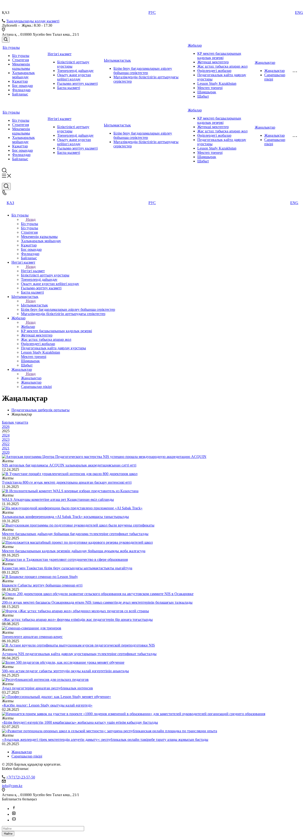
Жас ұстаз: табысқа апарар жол (222, 66)
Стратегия (20, 60)
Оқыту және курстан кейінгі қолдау (74, 77)
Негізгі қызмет (59, 54)
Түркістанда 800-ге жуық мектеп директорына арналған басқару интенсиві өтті (67, 482)
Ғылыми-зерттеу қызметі (77, 83)
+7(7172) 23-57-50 (20, 777)
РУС (152, 12)
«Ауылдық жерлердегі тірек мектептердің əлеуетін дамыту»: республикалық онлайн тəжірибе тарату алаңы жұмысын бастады (105, 740)
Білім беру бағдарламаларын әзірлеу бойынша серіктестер (142, 70)
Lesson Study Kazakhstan (216, 83)
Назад (31, 219)
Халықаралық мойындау (23, 75)
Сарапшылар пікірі (26, 756)
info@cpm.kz (12, 786)
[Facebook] (13, 809)
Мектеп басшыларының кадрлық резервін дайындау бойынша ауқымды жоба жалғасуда (73, 551)
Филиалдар (21, 90)
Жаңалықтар (265, 62)
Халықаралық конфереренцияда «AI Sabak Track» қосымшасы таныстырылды (65, 517)
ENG (299, 12)
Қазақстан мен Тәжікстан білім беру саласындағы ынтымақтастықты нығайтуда (67, 568)
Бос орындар (22, 86)
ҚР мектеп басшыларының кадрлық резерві (219, 55)
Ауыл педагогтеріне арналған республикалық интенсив (47, 688)
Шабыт (203, 96)
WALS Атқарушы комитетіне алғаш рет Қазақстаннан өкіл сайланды (58, 499)
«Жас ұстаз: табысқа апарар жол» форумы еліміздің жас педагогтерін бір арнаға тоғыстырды (77, 619)
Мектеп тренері (210, 88)
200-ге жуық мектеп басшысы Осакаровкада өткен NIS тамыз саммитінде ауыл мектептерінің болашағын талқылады (97, 602)
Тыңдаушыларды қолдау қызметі (32, 21)
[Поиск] (6, 40)
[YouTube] (13, 820)
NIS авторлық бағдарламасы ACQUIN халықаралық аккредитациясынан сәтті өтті (69, 465)
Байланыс (20, 94)
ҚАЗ (10, 203)
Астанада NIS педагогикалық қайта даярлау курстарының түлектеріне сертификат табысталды (79, 654)
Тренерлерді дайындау (75, 71)
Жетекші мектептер (213, 62)
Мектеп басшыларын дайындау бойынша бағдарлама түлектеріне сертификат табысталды (75, 534)
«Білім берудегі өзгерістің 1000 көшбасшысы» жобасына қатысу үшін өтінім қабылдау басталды (80, 722)
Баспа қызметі (68, 88)
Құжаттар (20, 81)
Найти (8, 833)
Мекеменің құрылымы (21, 66)
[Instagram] (13, 814)
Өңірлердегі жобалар (214, 71)
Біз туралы (11, 47)
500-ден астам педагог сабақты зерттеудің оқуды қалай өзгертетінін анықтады (65, 671)
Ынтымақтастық (117, 60)
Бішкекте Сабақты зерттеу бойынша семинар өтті (42, 585)
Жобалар (195, 45)
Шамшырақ (206, 92)
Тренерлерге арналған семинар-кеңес (32, 637)
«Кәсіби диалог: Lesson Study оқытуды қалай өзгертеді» (47, 705)
